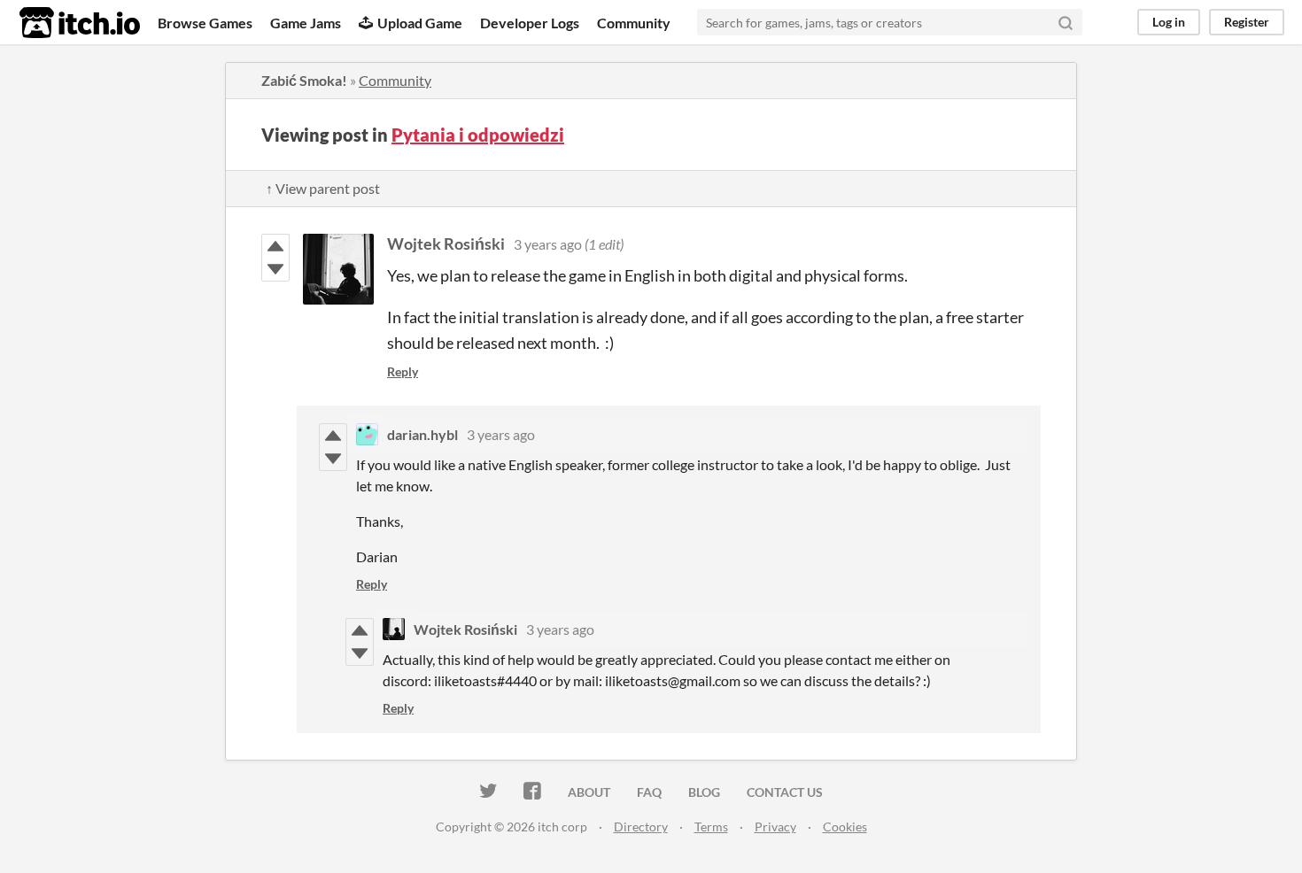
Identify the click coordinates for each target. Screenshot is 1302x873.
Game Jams (305, 22)
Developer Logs (529, 22)
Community (633, 22)
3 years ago (548, 244)
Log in (1168, 21)
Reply (402, 371)
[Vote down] (275, 269)
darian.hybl (422, 434)
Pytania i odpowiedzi (477, 134)
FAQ (649, 792)
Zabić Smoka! (304, 80)
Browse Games (205, 22)
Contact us (785, 792)
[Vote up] (275, 246)
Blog (704, 792)
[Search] (1065, 22)
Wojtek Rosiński (446, 243)
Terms (711, 826)
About (589, 792)
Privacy (775, 826)
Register (1246, 21)
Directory (641, 826)
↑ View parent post (323, 188)
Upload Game (419, 22)
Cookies (845, 826)
